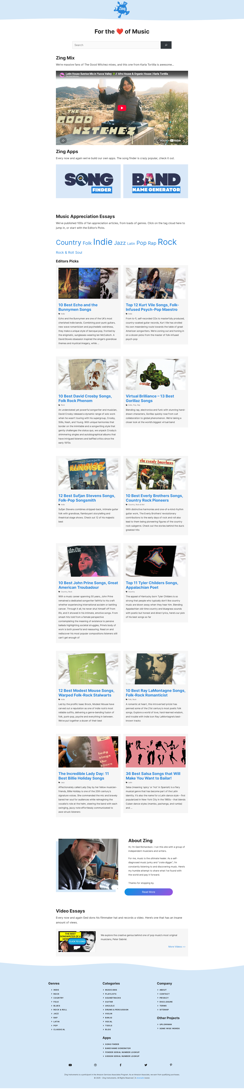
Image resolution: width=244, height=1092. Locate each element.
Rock (167, 242)
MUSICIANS (111, 990)
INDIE (56, 990)
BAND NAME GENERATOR (118, 1048)
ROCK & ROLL (60, 1010)
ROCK (56, 994)
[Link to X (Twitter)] (146, 1064)
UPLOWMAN (166, 1024)
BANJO (108, 1018)
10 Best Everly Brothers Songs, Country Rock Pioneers (154, 497)
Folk (87, 243)
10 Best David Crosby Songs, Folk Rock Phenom (85, 398)
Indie (103, 242)
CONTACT (165, 994)
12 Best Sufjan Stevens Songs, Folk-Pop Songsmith (86, 497)
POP (56, 1025)
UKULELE (110, 1006)
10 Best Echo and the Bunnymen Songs (78, 307)
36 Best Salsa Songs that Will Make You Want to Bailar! (153, 775)
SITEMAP (164, 1010)
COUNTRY (59, 998)
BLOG (108, 1029)
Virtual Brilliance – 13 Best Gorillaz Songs (150, 398)
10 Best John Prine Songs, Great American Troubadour (88, 585)
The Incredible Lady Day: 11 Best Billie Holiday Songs (83, 775)
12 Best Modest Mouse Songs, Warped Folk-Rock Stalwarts (86, 692)
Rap (152, 243)
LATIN (56, 1021)
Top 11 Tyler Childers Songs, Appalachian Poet (152, 585)
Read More (148, 891)
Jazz (120, 242)
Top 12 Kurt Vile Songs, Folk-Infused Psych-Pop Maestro (152, 307)
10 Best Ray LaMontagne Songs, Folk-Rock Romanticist (155, 692)
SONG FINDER (112, 1044)
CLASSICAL (59, 1029)
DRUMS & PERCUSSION (116, 1010)
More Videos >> (177, 946)
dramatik (140, 1078)
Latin (131, 243)
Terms (163, 1006)
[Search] (166, 45)
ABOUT (163, 990)
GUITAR (109, 1002)
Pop (141, 242)
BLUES (57, 1006)
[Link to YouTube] (70, 1065)
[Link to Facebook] (120, 1064)
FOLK (56, 1002)
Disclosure (166, 1002)
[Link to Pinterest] (171, 1064)
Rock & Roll (65, 252)
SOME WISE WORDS (170, 1028)
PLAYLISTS (110, 994)
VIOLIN (108, 1013)
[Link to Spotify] (95, 1065)
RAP (56, 1018)
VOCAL (108, 1021)
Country (68, 242)
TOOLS (108, 1025)
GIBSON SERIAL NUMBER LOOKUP (122, 1056)
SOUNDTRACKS (113, 998)
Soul (78, 252)
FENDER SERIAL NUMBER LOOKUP (122, 1052)
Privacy (164, 998)
